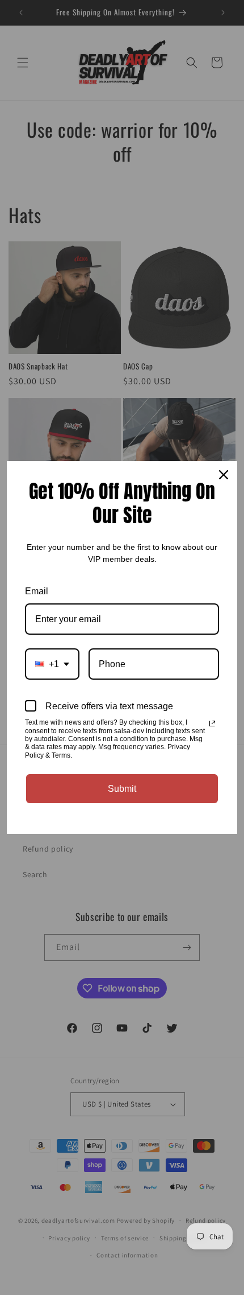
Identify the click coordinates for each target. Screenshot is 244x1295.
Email (36, 591)
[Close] (223, 474)
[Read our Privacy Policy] (212, 723)
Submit (122, 789)
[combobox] (52, 664)
